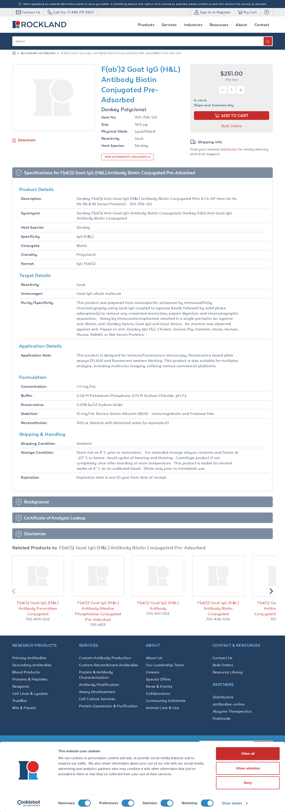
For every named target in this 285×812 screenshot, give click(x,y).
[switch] (128, 803)
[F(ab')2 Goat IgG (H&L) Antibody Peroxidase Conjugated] (38, 576)
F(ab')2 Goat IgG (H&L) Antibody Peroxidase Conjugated (38, 608)
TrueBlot (19, 700)
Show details (232, 803)
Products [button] (146, 24)
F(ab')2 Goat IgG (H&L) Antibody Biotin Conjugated (218, 608)
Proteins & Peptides (29, 679)
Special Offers (158, 679)
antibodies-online (229, 704)
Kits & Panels (24, 707)
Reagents (20, 686)
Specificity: (31, 236)
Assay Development (97, 691)
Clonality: (29, 254)
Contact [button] (261, 24)
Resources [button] (219, 24)
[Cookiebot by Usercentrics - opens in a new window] (28, 803)
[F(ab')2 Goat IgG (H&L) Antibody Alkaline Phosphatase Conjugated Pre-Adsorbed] (98, 576)
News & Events (159, 686)
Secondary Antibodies (38, 53)
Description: (31, 199)
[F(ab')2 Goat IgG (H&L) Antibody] (158, 576)
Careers (152, 672)
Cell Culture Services (97, 699)
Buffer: (27, 396)
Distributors (223, 697)
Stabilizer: (30, 414)
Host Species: (113, 146)
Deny (248, 783)
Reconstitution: (34, 423)
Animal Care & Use (162, 707)
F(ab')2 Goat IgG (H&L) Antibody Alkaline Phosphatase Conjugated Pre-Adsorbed (98, 611)
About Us (154, 658)
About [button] (241, 24)
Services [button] (169, 24)
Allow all (247, 753)
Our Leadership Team (165, 665)
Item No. (109, 117)
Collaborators (158, 693)
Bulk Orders (231, 126)
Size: (105, 124)
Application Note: (36, 355)
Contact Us (223, 658)
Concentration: (34, 386)
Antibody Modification (99, 684)
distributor (228, 149)
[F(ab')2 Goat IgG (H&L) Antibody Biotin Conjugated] (218, 576)
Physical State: (114, 131)
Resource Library (228, 672)
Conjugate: (31, 246)
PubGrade (222, 718)
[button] (267, 12)
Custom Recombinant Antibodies (108, 665)
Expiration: (30, 477)
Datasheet (26, 140)
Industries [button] (193, 24)
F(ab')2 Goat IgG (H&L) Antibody (158, 606)
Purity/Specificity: (37, 303)
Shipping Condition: (38, 443)
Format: (28, 264)
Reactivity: (110, 138)
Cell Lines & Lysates (30, 693)
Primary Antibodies (29, 658)
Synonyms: (31, 213)
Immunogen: (32, 293)
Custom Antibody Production (105, 658)
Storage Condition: (37, 452)
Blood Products (26, 672)
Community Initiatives (166, 700)
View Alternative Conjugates (127, 156)
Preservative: (33, 405)
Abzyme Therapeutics (232, 711)
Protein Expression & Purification (108, 706)
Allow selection (248, 768)
